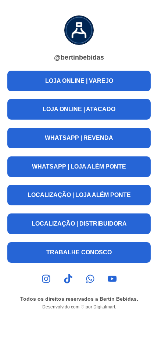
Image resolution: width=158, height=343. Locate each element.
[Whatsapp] (90, 278)
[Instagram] (46, 278)
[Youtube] (112, 278)
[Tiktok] (68, 278)
